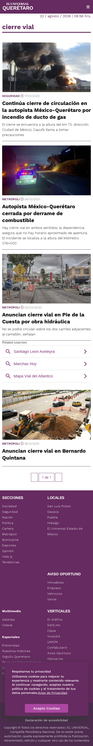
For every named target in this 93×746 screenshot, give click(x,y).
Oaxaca (53, 511)
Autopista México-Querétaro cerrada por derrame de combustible (38, 213)
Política (8, 523)
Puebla (52, 517)
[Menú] (88, 7)
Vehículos (54, 593)
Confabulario (57, 647)
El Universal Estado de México (65, 531)
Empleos (54, 588)
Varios (52, 599)
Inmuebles (55, 582)
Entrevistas (10, 645)
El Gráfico (55, 619)
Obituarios (55, 658)
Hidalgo (53, 523)
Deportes (9, 545)
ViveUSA (53, 636)
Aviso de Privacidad (52, 692)
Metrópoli (11, 199)
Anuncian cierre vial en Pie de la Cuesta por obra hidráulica (43, 318)
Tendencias (10, 562)
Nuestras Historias (16, 651)
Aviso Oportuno (59, 653)
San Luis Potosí (59, 506)
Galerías (8, 619)
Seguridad (11, 96)
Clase (51, 630)
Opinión (8, 551)
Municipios (10, 539)
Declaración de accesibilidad (46, 720)
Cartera (8, 528)
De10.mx (53, 625)
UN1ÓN (52, 642)
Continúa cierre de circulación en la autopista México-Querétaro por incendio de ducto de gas (46, 110)
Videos (7, 625)
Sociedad (9, 506)
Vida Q (7, 556)
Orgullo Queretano (16, 656)
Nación (7, 517)
